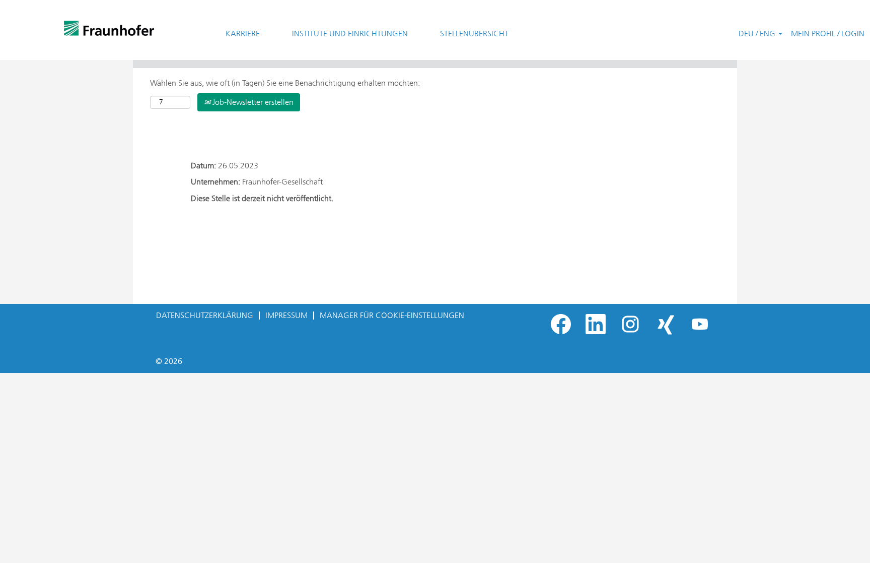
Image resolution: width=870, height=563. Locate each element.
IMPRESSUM (286, 315)
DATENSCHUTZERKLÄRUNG (204, 315)
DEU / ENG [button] (758, 33)
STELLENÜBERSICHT (474, 33)
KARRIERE (243, 33)
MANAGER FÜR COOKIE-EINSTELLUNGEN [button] (392, 315)
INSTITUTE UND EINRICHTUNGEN (350, 33)
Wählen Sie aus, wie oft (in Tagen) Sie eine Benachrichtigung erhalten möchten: (285, 83)
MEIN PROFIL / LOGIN (827, 33)
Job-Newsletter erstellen (252, 102)
